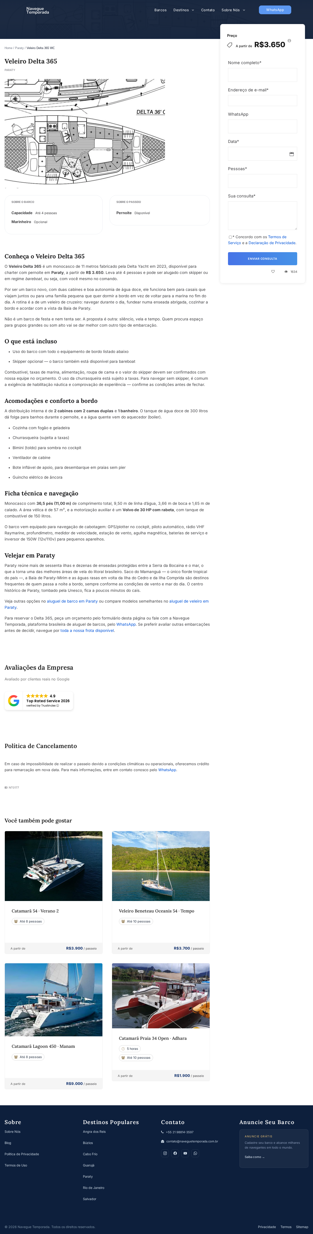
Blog (8, 1143)
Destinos (181, 10)
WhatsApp (275, 10)
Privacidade (267, 1227)
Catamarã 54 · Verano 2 (35, 911)
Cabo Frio (90, 1154)
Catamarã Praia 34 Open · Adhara (153, 1038)
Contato (208, 10)
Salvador (89, 1199)
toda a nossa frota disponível (87, 630)
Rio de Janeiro (93, 1188)
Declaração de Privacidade (272, 242)
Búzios (88, 1143)
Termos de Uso (16, 1165)
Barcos (160, 10)
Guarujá (88, 1165)
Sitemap (302, 1227)
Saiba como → (255, 1157)
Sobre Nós (231, 10)
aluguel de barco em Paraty (72, 601)
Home (8, 48)
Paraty (19, 48)
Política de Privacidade (22, 1154)
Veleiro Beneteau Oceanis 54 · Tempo (156, 911)
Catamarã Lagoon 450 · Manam (43, 1046)
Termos (285, 1227)
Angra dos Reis (94, 1131)
